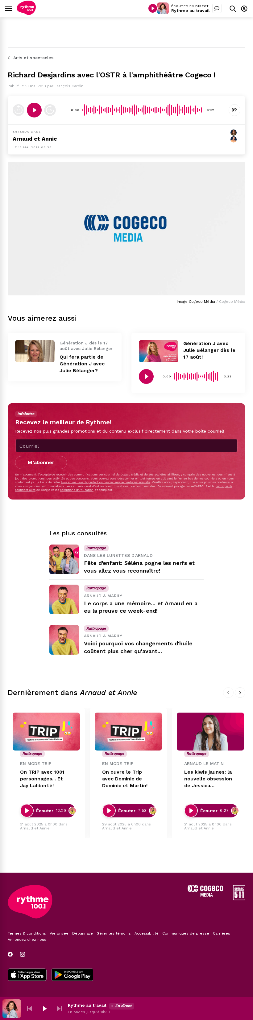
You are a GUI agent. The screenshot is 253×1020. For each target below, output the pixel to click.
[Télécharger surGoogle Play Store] (72, 975)
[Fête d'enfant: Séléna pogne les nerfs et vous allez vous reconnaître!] (64, 559)
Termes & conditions (27, 933)
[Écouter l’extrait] (34, 110)
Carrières (221, 933)
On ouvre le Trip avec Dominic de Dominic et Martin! (124, 778)
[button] (29, 1008)
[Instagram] (22, 954)
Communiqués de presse (185, 933)
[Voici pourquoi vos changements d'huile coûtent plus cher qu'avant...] (64, 640)
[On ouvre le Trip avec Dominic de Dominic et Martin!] (128, 732)
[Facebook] (10, 954)
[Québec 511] (239, 899)
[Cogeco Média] (205, 895)
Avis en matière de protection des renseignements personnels (105, 482)
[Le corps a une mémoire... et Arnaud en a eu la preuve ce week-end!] (64, 599)
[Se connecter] (244, 8)
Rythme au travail (190, 10)
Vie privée (59, 933)
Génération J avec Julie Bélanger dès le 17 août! (209, 350)
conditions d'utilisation (76, 489)
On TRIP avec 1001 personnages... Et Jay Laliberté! (42, 778)
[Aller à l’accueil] (26, 13)
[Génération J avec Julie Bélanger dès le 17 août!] (158, 351)
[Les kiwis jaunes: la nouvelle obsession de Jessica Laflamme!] (210, 732)
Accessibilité (147, 933)
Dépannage (82, 933)
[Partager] (234, 110)
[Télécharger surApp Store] (27, 975)
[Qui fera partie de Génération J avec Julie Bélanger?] (35, 351)
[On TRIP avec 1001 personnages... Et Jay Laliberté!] (46, 732)
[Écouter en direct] (153, 8)
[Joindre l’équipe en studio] (217, 8)
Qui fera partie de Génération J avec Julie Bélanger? (82, 363)
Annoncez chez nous (27, 939)
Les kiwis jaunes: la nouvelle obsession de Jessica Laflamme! (208, 779)
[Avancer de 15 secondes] (50, 110)
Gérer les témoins (114, 933)
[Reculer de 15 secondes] (18, 110)
